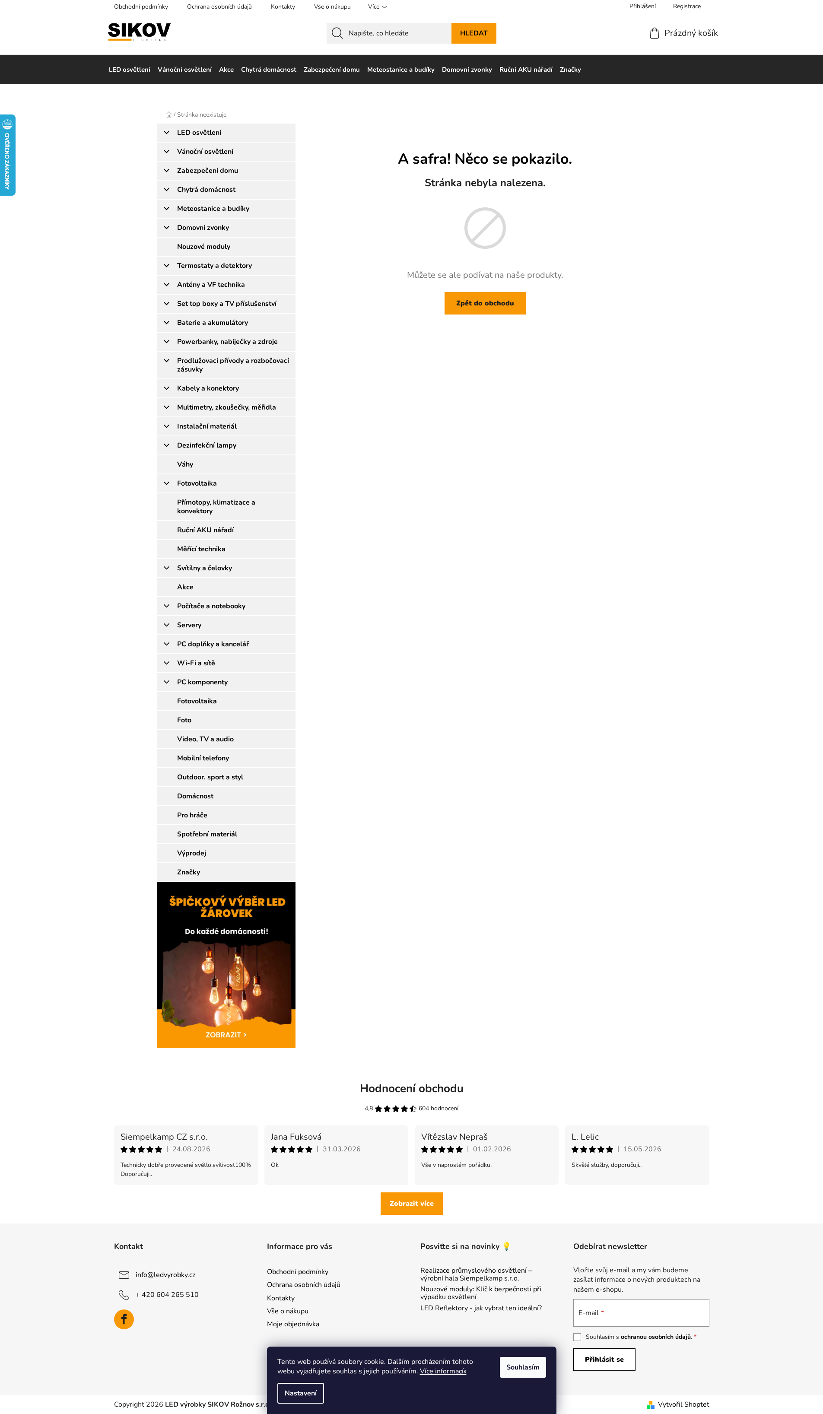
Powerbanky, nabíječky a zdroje (227, 341)
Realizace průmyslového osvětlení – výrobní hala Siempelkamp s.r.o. (476, 1274)
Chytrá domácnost (206, 189)
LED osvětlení (199, 132)
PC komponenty (202, 682)
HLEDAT (474, 33)
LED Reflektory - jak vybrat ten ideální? (481, 1308)
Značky (188, 872)
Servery (189, 625)
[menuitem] (129, 69)
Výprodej (191, 853)
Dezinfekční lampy (206, 445)
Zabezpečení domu (207, 170)
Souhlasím (523, 1367)
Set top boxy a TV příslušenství (226, 303)
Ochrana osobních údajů (219, 7)
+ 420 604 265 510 (167, 1295)
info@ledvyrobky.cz (165, 1275)
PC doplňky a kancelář (213, 644)
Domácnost (195, 796)
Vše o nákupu (332, 7)
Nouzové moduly (203, 246)
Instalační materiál (207, 426)
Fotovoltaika (197, 483)
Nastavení (301, 1393)
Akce (185, 587)
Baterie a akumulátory (212, 322)
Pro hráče (192, 815)
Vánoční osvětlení (205, 151)
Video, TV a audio (205, 739)
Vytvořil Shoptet (683, 1404)
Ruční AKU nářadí (205, 530)
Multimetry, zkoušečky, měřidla (226, 407)
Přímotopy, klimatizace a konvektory (216, 507)
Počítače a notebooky (211, 606)
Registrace (687, 6)
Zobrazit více (412, 1203)
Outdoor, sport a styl (210, 777)
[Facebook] (124, 1319)
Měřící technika (201, 549)
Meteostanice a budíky (213, 208)
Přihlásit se (604, 1359)
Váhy (185, 464)
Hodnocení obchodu (412, 1088)
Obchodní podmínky (141, 7)
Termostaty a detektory (214, 265)
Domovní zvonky (203, 227)
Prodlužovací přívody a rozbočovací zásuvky (233, 365)
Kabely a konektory (208, 388)
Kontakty (283, 7)
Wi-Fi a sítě (196, 663)
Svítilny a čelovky (204, 568)
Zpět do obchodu (485, 303)
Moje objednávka (293, 1324)
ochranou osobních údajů (656, 1337)
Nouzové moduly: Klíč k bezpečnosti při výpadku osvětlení (480, 1293)
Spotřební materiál (207, 834)
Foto (184, 720)
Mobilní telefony (203, 758)
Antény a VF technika (211, 284)
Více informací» (443, 1371)
